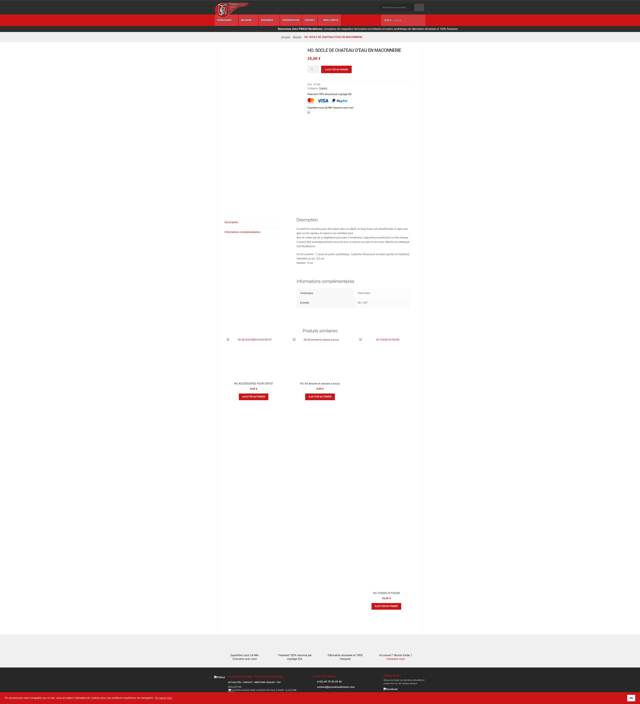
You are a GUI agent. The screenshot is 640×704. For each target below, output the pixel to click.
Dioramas (267, 20)
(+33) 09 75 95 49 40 (329, 681)
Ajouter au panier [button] (253, 396)
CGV (278, 682)
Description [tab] (231, 222)
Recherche (419, 7)
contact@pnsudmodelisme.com (336, 687)
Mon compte (330, 20)
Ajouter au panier (336, 69)
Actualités (234, 682)
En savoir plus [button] (163, 697)
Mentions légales (264, 682)
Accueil (285, 37)
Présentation (290, 20)
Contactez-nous (395, 658)
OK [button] (631, 698)
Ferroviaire (224, 20)
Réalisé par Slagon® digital (262, 690)
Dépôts (297, 37)
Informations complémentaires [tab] (242, 232)
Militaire (246, 20)
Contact (309, 20)
